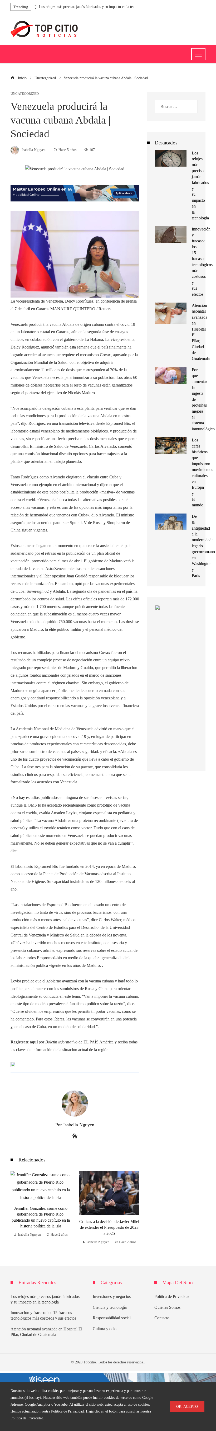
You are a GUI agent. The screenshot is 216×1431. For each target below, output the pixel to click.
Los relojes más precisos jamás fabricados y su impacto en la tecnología (89, 7)
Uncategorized (25, 94)
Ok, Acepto (187, 1406)
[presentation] (35, 5)
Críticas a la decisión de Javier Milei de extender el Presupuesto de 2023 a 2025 (41, 1227)
